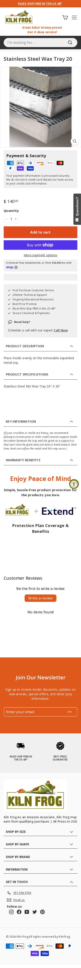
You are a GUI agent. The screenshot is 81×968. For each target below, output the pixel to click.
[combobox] (40, 42)
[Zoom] (75, 141)
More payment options (40, 255)
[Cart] (65, 17)
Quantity (11, 210)
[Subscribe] (69, 712)
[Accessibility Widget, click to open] (74, 484)
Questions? (77, 207)
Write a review (40, 598)
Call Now (61, 330)
